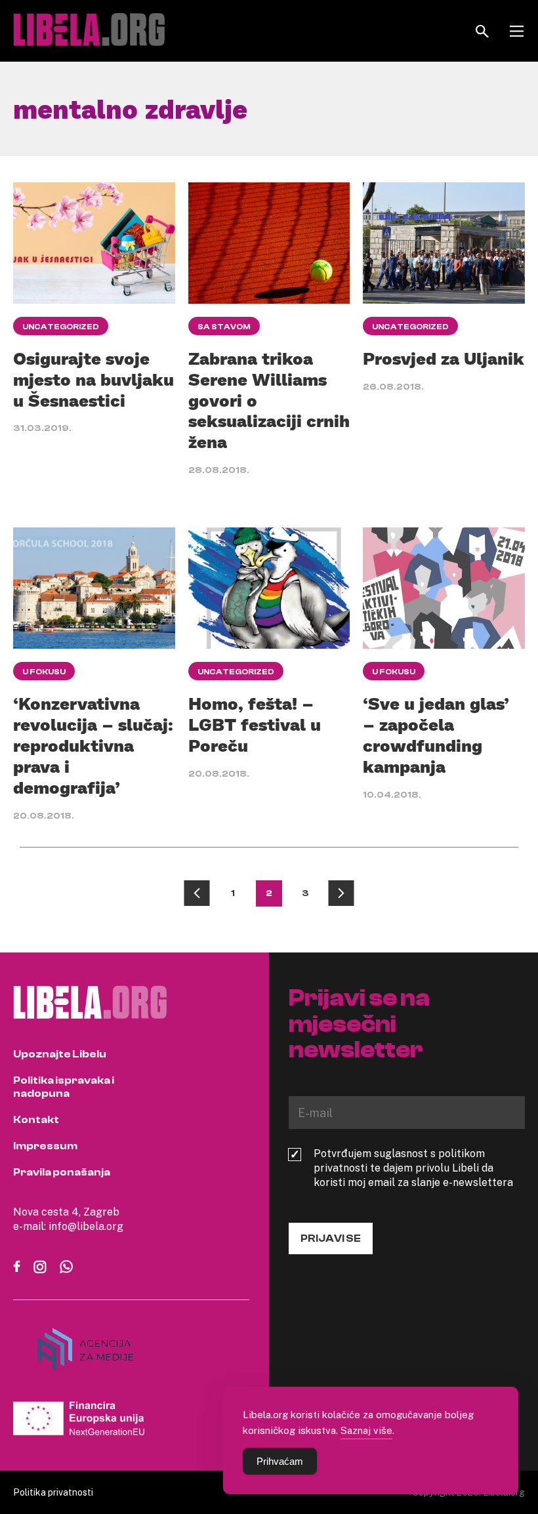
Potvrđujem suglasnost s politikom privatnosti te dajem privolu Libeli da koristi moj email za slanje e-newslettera (413, 1168)
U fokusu (44, 671)
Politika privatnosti (53, 1492)
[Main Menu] (516, 31)
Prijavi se (330, 1238)
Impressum (45, 1146)
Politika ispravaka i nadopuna (63, 1086)
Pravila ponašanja (61, 1172)
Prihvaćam (280, 1461)
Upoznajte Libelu (59, 1054)
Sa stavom (224, 326)
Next (341, 893)
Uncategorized (60, 326)
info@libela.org (86, 1226)
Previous (197, 893)
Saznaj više (366, 1430)
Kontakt (36, 1120)
